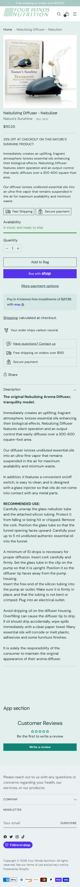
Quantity (10, 240)
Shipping (10, 317)
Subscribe (68, 823)
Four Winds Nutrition (41, 861)
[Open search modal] (59, 14)
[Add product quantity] (7, 248)
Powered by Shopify (16, 869)
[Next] (71, 3)
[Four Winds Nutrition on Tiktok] (23, 837)
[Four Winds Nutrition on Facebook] (5, 837)
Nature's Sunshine (18, 118)
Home (7, 29)
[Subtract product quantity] (18, 248)
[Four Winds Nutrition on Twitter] (11, 837)
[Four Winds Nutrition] (26, 14)
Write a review (40, 747)
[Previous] (9, 3)
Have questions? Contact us (34, 344)
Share (12, 374)
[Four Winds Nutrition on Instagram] (17, 837)
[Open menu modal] (75, 14)
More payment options (40, 286)
